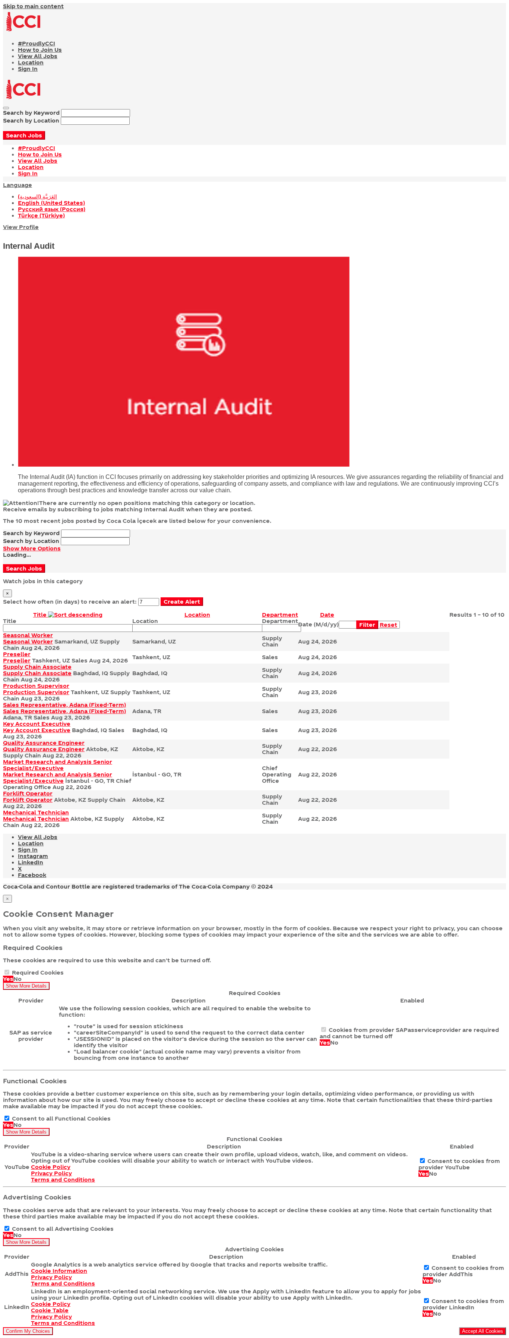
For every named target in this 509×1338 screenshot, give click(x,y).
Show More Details (26, 986)
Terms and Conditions (63, 1179)
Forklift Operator (28, 793)
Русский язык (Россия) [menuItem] (51, 209)
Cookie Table (50, 1310)
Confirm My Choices (28, 1331)
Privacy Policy (51, 1173)
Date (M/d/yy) (318, 624)
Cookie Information (59, 1271)
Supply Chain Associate (37, 667)
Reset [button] (388, 625)
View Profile (21, 227)
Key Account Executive (36, 724)
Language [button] (17, 185)
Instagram (33, 856)
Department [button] (280, 614)
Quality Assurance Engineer (44, 743)
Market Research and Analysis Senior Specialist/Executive (57, 765)
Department (280, 621)
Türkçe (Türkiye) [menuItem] (41, 215)
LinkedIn (30, 862)
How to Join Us (40, 50)
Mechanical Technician (36, 812)
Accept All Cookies (482, 1331)
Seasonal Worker (28, 635)
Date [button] (327, 614)
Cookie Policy (50, 1167)
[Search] (6, 108)
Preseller (17, 654)
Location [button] (197, 614)
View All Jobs (37, 56)
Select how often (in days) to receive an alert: (70, 601)
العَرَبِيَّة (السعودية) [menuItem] (37, 196)
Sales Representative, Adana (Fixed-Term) (64, 705)
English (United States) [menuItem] (51, 203)
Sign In (28, 69)
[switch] (6, 972)
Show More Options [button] (32, 548)
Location (31, 62)
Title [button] (40, 614)
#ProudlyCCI (36, 43)
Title (9, 621)
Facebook (32, 875)
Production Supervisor (36, 686)
